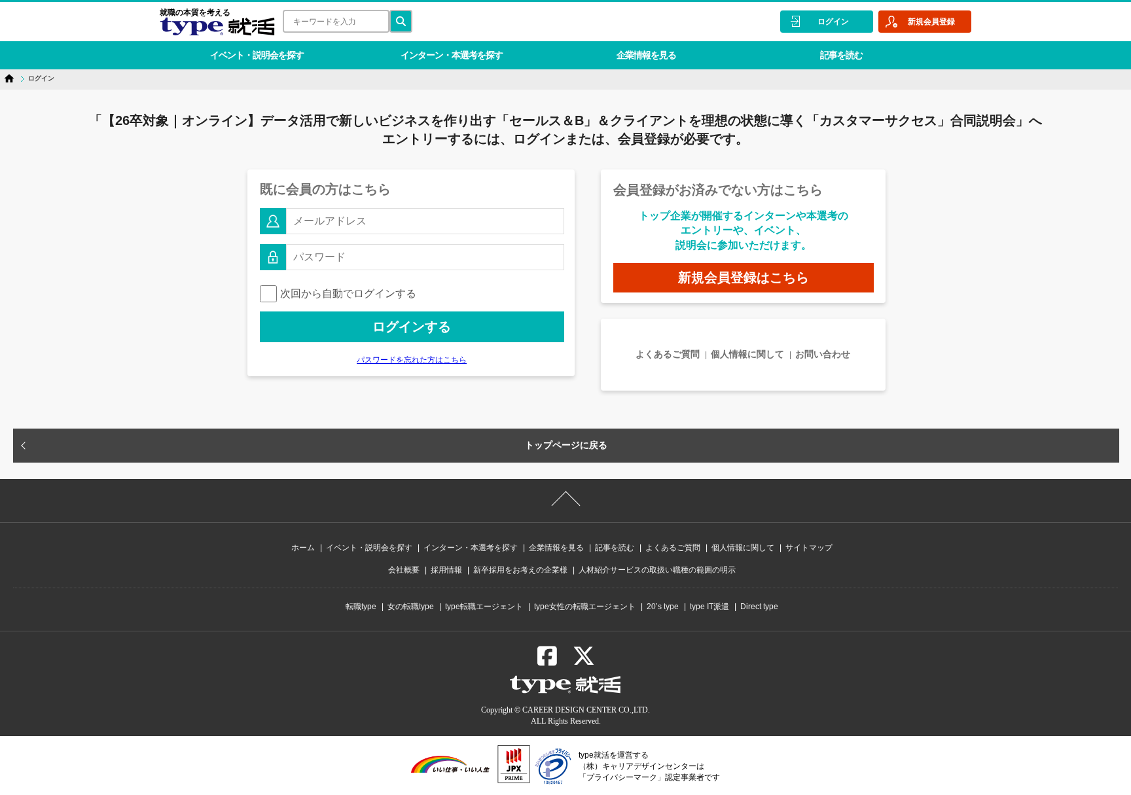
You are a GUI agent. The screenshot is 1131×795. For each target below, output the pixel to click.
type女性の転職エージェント (585, 606)
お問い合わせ (822, 354)
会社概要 (404, 569)
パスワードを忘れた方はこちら (412, 359)
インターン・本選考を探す (452, 55)
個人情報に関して (747, 354)
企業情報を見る (646, 55)
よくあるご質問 (668, 354)
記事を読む (841, 55)
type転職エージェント (484, 606)
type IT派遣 (709, 606)
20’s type (663, 606)
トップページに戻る (566, 445)
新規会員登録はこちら (743, 277)
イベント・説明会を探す (257, 55)
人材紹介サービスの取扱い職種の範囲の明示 (657, 569)
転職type (361, 606)
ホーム (303, 547)
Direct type (759, 606)
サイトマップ (809, 547)
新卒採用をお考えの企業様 (520, 569)
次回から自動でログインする (348, 293)
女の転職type (410, 606)
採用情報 (446, 569)
